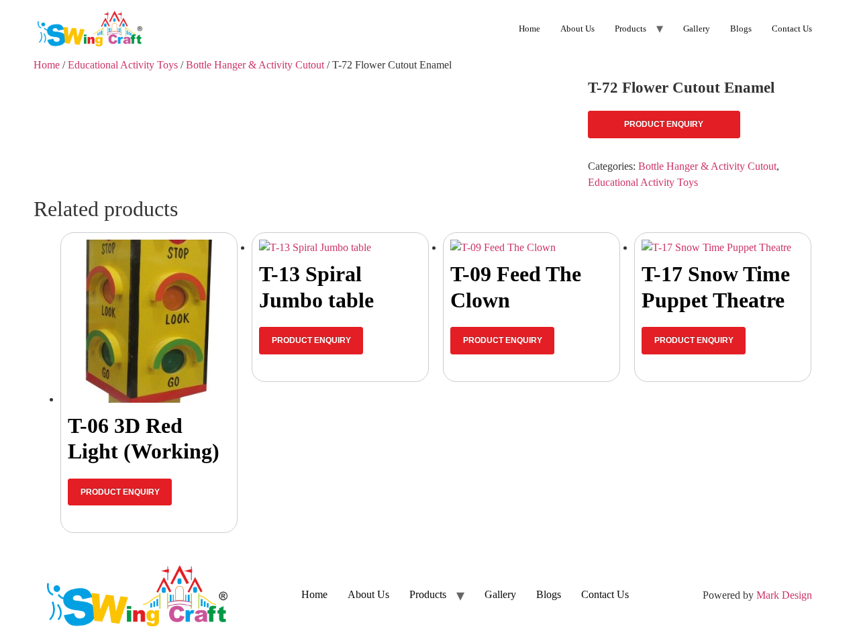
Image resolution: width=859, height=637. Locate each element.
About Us (577, 28)
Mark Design (784, 595)
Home (529, 28)
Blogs (741, 28)
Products (630, 28)
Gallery (696, 28)
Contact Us (792, 28)
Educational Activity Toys (123, 64)
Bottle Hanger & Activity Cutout (255, 64)
